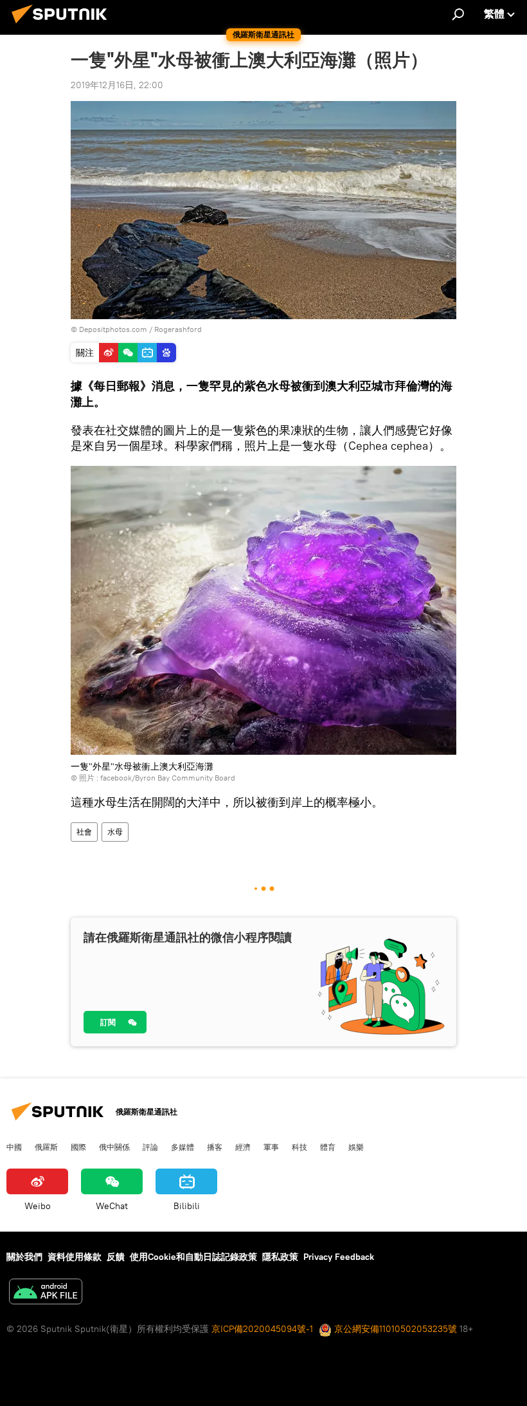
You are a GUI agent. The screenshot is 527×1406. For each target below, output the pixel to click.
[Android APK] (45, 1293)
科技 (299, 1146)
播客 (214, 1146)
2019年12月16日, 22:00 (117, 85)
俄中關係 (114, 1146)
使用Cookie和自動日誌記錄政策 (193, 1257)
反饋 (116, 1257)
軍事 (271, 1146)
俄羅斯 (46, 1146)
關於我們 (24, 1257)
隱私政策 (280, 1257)
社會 (84, 832)
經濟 (243, 1146)
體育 (327, 1146)
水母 (115, 832)
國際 (78, 1146)
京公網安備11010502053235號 (394, 1329)
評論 (150, 1146)
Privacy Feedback (338, 1257)
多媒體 (182, 1146)
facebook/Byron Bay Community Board (167, 777)
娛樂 (356, 1146)
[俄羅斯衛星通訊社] (63, 25)
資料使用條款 (75, 1257)
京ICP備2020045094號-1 (262, 1329)
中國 (14, 1146)
